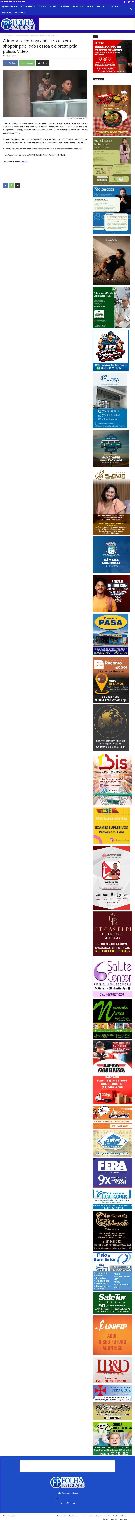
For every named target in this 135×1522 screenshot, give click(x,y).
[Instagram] (128, 2)
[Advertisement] (87, 24)
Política (101, 6)
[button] (131, 10)
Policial (65, 6)
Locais (42, 6)
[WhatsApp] (11, 185)
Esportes (6, 12)
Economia (20, 12)
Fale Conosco (28, 6)
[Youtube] (132, 2)
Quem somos (8, 6)
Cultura (114, 6)
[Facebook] (124, 2)
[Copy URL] (58, 63)
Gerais (53, 6)
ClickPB (24, 161)
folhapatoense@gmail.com (71, 1499)
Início (4, 35)
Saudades (78, 6)
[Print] (17, 185)
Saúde (90, 6)
